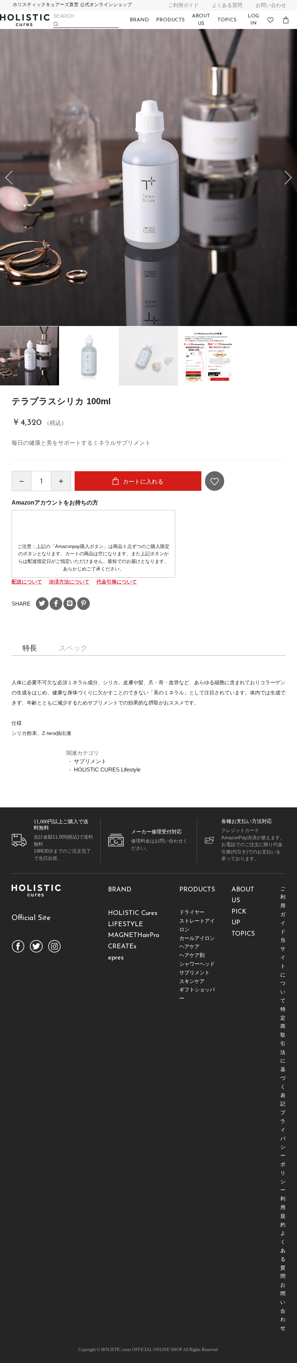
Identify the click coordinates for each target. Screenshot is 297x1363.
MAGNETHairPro (133, 935)
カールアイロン (197, 938)
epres (116, 958)
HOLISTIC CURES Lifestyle (107, 769)
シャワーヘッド (197, 964)
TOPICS (227, 20)
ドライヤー (192, 912)
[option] (148, 177)
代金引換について (116, 582)
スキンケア (192, 981)
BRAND (139, 20)
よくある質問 (227, 5)
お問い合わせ (271, 5)
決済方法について (69, 582)
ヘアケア (189, 946)
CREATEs (122, 947)
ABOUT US (201, 19)
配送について (27, 582)
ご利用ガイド (183, 5)
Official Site (31, 918)
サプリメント (90, 761)
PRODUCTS (170, 20)
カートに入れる (142, 481)
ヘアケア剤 (192, 955)
